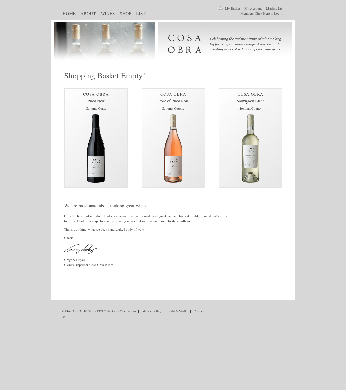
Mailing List (274, 8)
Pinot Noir (96, 101)
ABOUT (87, 14)
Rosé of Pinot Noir (173, 101)
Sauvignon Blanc (250, 101)
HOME (68, 14)
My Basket (232, 8)
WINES (107, 14)
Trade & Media (177, 311)
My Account (253, 8)
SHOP (124, 14)
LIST (140, 14)
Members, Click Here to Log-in (262, 13)
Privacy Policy (151, 311)
